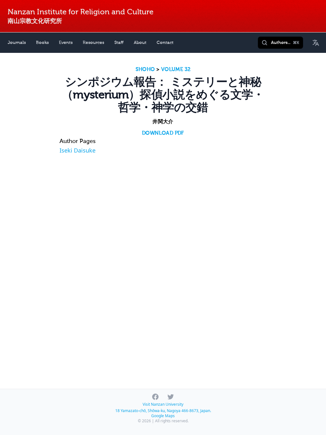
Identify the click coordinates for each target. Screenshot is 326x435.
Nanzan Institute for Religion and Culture (80, 12)
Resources (93, 42)
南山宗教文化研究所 (35, 21)
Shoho (145, 69)
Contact (165, 42)
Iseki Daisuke (78, 150)
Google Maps (163, 415)
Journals (17, 42)
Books (42, 42)
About (140, 42)
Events (66, 42)
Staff (119, 42)
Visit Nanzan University (163, 404)
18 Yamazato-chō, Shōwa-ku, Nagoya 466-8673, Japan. (163, 410)
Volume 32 (176, 69)
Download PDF (163, 133)
